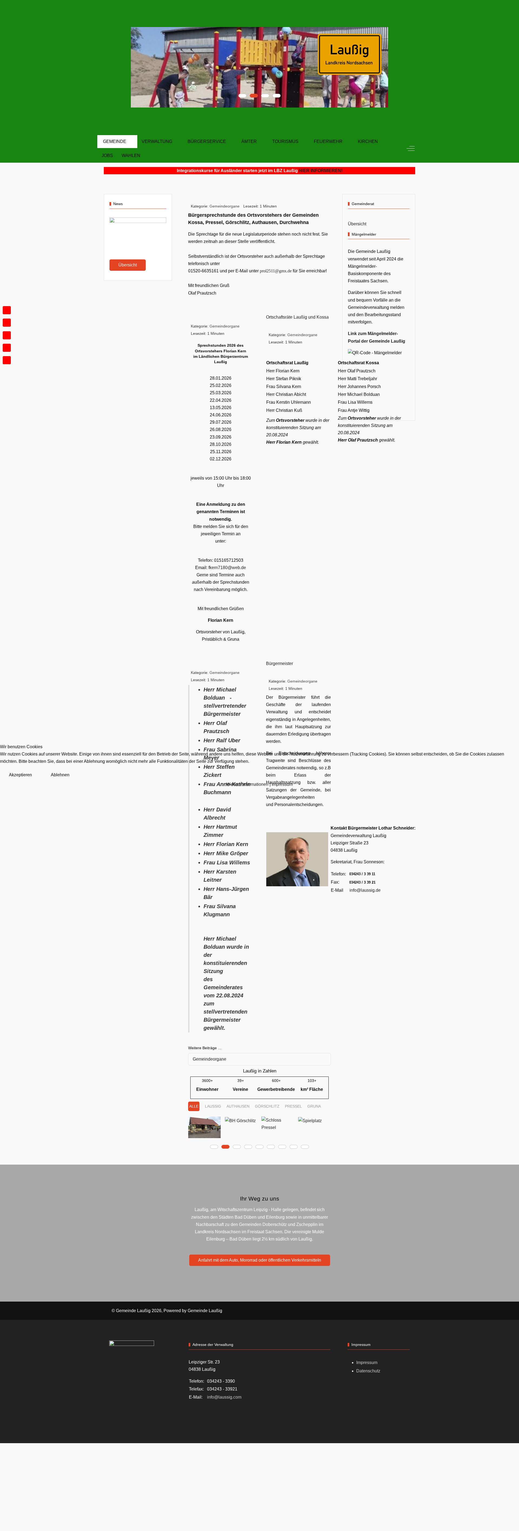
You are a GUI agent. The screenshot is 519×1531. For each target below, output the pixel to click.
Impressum (282, 784)
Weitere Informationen (247, 784)
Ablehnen (60, 775)
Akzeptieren (20, 775)
